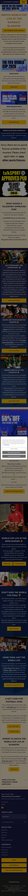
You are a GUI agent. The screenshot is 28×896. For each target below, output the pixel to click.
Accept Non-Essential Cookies (14, 456)
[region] (14, 448)
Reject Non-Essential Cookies (14, 452)
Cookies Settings (13, 448)
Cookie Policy (6, 444)
